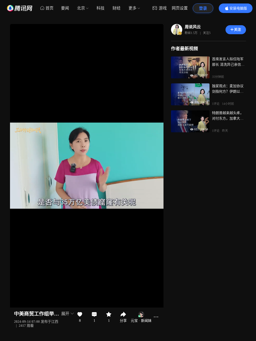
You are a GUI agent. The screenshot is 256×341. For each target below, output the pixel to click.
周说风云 (193, 27)
